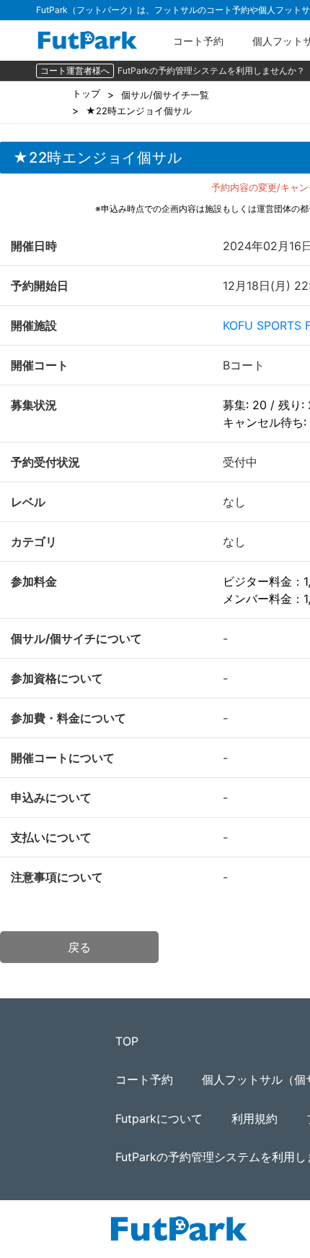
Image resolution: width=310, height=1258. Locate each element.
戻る (79, 947)
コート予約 (198, 41)
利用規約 (254, 1118)
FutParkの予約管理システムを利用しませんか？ (211, 70)
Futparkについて (159, 1118)
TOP (126, 1041)
